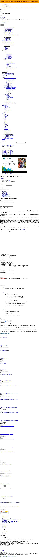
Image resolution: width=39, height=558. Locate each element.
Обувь (5, 51)
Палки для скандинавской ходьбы (10, 78)
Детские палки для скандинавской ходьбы (11, 34)
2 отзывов (2, 178)
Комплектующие (7, 49)
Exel (5, 117)
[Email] (4, 556)
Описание (4, 191)
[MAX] (16, 556)
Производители (5, 525)
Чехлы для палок (7, 46)
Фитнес (7, 321)
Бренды (3, 113)
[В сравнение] (1, 425)
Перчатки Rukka (9, 57)
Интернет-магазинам (8, 133)
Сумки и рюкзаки (7, 58)
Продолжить (3, 285)
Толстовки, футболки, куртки (11, 67)
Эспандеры (6, 48)
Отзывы (5, 108)
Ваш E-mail (5, 201)
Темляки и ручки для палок (11, 89)
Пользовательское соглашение (7, 522)
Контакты (4, 526)
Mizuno (5, 121)
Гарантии (4, 517)
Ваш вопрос (2, 206)
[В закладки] (0, 425)
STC (5, 126)
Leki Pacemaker (3, 369)
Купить (8, 189)
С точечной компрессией (10, 68)
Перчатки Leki (9, 56)
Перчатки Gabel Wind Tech (5, 483)
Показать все (8, 84)
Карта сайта (4, 527)
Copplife (5, 116)
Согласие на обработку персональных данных (10, 521)
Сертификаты (6, 110)
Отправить (2, 208)
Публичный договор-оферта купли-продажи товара (11, 518)
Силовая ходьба (7, 33)
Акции (3, 139)
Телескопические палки (8, 28)
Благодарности (7, 111)
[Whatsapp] (8, 556)
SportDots (6, 125)
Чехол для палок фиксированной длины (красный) (9, 393)
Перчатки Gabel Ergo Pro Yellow (5, 380)
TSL (5, 127)
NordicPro (6, 122)
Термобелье (8, 66)
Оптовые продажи (7, 131)
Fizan (5, 118)
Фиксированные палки (8, 29)
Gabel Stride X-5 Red (3, 345)
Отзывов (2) (4, 193)
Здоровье (3, 321)
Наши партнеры (7, 112)
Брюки (7, 64)
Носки (7, 65)
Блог (5, 109)
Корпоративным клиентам (9, 134)
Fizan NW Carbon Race (4, 358)
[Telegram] (13, 556)
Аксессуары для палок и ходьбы (8, 42)
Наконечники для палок (8, 43)
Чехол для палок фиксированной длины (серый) (8, 407)
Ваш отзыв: (2, 277)
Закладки (4, 532)
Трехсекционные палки (8, 32)
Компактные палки (7, 31)
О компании (4, 105)
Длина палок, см (3, 185)
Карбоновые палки (7, 30)
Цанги (5, 47)
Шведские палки (7, 39)
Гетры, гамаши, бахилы (10, 63)
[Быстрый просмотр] (2, 425)
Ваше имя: (2, 200)
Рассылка (4, 533)
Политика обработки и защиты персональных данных (11, 519)
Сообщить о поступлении (5, 347)
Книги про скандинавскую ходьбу (8, 73)
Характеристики (5, 192)
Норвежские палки (7, 37)
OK (1, 555)
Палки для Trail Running (6, 40)
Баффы (5, 59)
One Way (6, 123)
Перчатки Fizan (9, 54)
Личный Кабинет (5, 531)
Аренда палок (4, 75)
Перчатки (6, 52)
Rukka (5, 124)
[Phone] (1, 556)
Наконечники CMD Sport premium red (6, 434)
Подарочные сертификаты (9, 74)
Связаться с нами (5, 515)
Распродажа (4, 72)
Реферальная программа (8, 138)
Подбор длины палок (6, 196)
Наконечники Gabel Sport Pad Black (6, 496)
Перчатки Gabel (9, 55)
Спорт (11, 321)
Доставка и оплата (7, 107)
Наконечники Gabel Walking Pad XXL (7, 459)
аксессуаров (22, 229)
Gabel (5, 119)
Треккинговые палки (6, 41)
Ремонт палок (4, 520)
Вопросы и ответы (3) (6, 194)
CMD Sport (6, 115)
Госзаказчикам (6, 136)
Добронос (6, 129)
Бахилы (5, 69)
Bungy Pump (6, 114)
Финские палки (7, 38)
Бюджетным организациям (9, 135)
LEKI (5, 120)
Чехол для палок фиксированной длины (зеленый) (9, 420)
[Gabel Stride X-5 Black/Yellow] (7, 150)
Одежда (5, 60)
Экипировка (4, 50)
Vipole (5, 128)
